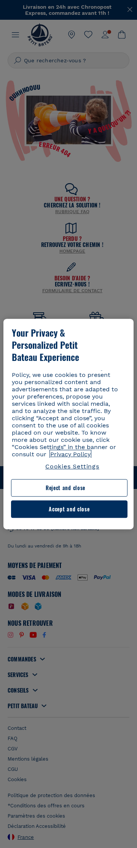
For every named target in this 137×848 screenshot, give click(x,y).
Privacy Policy (70, 454)
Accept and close (69, 509)
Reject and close (65, 488)
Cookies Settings (72, 466)
